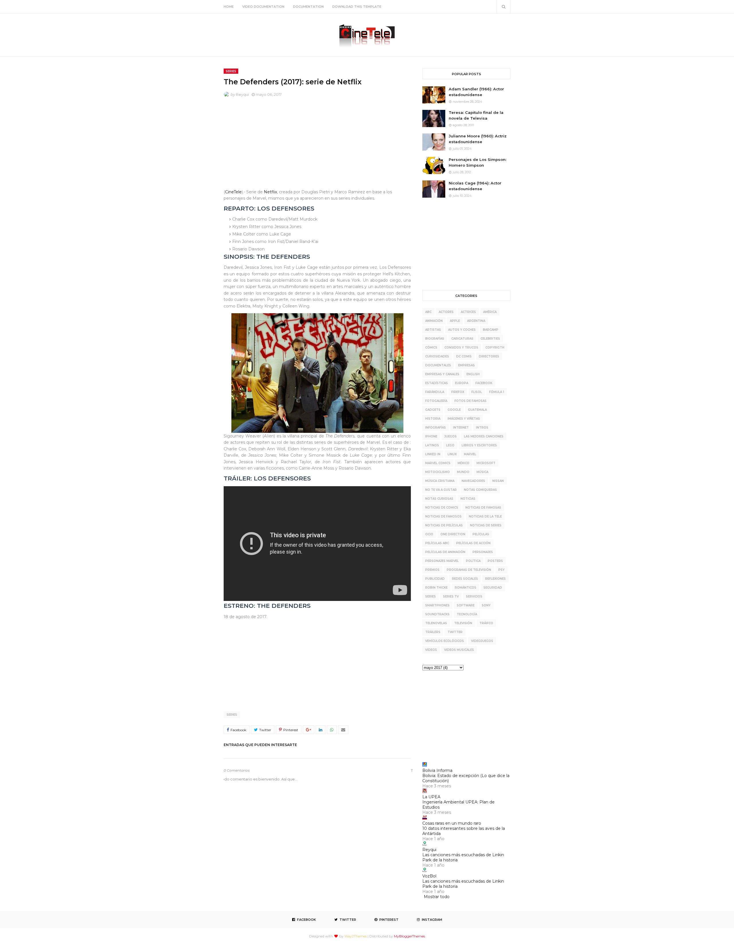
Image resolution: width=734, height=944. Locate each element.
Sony (486, 605)
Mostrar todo (437, 896)
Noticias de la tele (485, 516)
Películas (481, 534)
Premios (432, 570)
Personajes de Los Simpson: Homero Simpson (477, 162)
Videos (431, 650)
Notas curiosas (439, 499)
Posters (495, 561)
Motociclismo (437, 472)
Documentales (438, 365)
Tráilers (432, 632)
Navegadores (473, 481)
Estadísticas (436, 383)
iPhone (431, 436)
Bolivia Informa (437, 770)
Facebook (483, 383)
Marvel (470, 454)
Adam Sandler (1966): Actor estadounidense (476, 92)
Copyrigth (494, 347)
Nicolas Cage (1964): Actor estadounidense (475, 186)
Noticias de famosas (483, 507)
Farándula (434, 392)
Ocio (429, 534)
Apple (455, 321)
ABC (428, 312)
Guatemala (477, 410)
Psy (501, 570)
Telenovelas (436, 623)
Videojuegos (482, 641)
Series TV (451, 596)
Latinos (432, 445)
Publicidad (435, 579)
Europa (461, 383)
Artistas (433, 330)
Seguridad (492, 587)
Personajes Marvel (442, 561)
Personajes (483, 552)
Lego (450, 445)
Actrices (468, 312)
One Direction (452, 534)
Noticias (467, 499)
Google (454, 410)
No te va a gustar (441, 490)
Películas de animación (445, 552)
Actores (446, 312)
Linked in (432, 454)
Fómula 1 (496, 392)
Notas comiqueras (480, 490)
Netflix (270, 191)
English (473, 374)
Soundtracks (437, 614)
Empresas (466, 365)
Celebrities (490, 338)
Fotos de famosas (470, 401)
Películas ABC (437, 543)
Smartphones (437, 605)
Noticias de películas (444, 525)
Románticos (465, 587)
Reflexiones (495, 579)
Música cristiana (439, 481)
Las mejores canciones (483, 436)
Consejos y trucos (461, 347)
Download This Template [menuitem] (356, 7)
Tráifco (486, 623)
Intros (482, 427)
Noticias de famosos (443, 516)
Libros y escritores (479, 445)
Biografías (434, 338)
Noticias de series (485, 525)
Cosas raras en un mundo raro (451, 823)
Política (473, 561)
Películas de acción (473, 543)
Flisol (476, 392)
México (463, 463)
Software (466, 605)
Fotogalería (436, 401)
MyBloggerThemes (409, 936)
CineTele (233, 191)
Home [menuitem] (229, 7)
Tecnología (467, 614)
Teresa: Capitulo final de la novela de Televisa (476, 115)
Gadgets (432, 410)
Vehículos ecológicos (444, 641)
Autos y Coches (462, 330)
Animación (434, 321)
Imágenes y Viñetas (464, 419)
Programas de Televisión (469, 570)
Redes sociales (465, 579)
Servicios (474, 596)
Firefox (457, 392)
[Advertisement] (317, 144)
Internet (461, 427)
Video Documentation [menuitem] (263, 7)
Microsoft (486, 463)
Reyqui (242, 94)
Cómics (431, 347)
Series (232, 715)
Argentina (476, 321)
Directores (489, 356)
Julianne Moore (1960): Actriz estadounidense (478, 139)
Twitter (455, 632)
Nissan (498, 481)
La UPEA (431, 796)
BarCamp (490, 330)
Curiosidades (437, 356)
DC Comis (464, 356)
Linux (452, 454)
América (490, 312)
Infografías (435, 427)
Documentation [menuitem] (308, 7)
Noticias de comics (441, 507)
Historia (432, 419)
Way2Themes (355, 936)
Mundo (463, 472)
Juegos (450, 436)
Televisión (463, 623)
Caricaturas (462, 338)
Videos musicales (459, 650)
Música (482, 472)
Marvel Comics (437, 463)
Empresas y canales (442, 374)
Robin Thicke (436, 587)
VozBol (429, 876)
